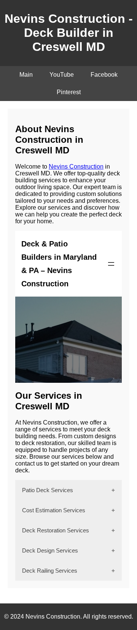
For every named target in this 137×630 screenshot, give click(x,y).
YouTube (61, 74)
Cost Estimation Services (53, 510)
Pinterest (69, 92)
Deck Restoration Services (55, 530)
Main (26, 74)
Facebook (104, 74)
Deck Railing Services (49, 570)
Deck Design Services (50, 550)
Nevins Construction (76, 166)
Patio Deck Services (47, 490)
